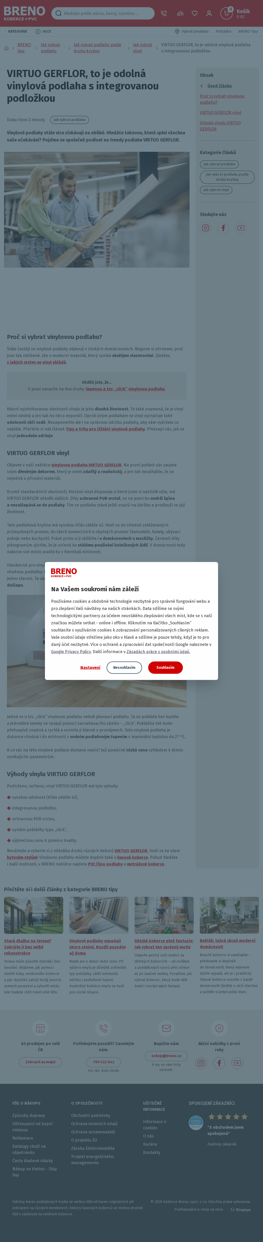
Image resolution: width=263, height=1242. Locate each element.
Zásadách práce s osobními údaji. (158, 651)
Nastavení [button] (90, 667)
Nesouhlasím (124, 667)
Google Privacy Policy (71, 651)
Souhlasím (165, 667)
